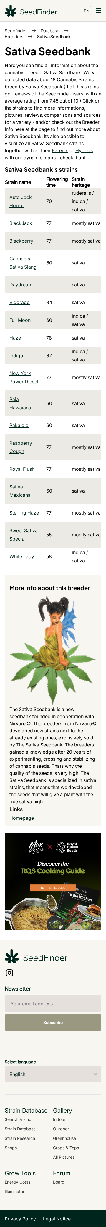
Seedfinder (16, 30)
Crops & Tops (66, 1147)
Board (58, 1181)
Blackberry (21, 241)
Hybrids (84, 150)
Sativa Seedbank (54, 36)
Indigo (16, 355)
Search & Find (18, 1119)
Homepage (21, 818)
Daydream (20, 285)
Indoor (59, 1119)
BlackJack (20, 223)
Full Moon (20, 320)
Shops (11, 1147)
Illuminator (14, 1191)
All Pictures (63, 1157)
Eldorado (19, 302)
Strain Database (20, 1128)
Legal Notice (57, 1219)
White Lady (21, 556)
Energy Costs (17, 1181)
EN (86, 10)
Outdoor (61, 1128)
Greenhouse (64, 1138)
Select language (20, 1061)
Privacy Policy (20, 1219)
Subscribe (53, 1022)
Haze (15, 338)
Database (50, 30)
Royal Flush (21, 469)
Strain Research (20, 1138)
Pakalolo (19, 425)
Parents (60, 150)
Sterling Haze (24, 513)
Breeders (14, 36)
